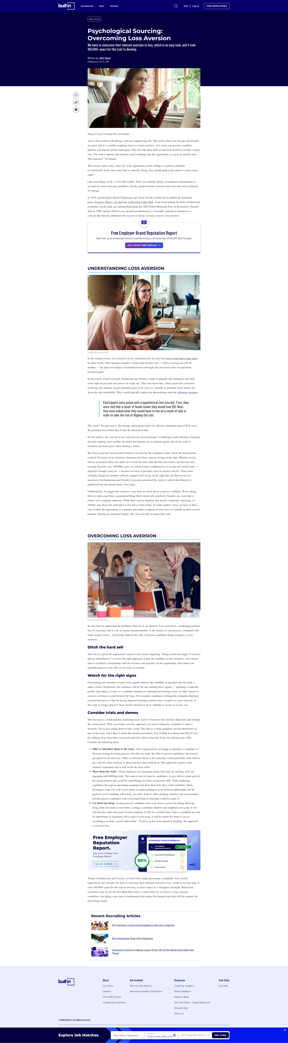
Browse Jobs (181, 1008)
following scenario (187, 392)
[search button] (176, 6)
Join (186, 6)
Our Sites (223, 985)
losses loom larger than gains (181, 358)
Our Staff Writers (112, 997)
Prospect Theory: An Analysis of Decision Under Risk (123, 202)
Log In (195, 6)
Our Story (108, 985)
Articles (114, 6)
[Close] (285, 1030)
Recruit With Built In (141, 985)
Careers (107, 991)
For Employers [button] (216, 6)
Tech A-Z (178, 1013)
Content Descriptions (114, 1002)
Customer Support (184, 985)
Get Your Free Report (143, 245)
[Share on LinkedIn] (76, 110)
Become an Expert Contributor (146, 991)
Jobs (101, 6)
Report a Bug (181, 997)
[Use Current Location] (174, 1035)
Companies (87, 6)
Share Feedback (182, 991)
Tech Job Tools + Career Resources (192, 1002)
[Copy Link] (76, 102)
